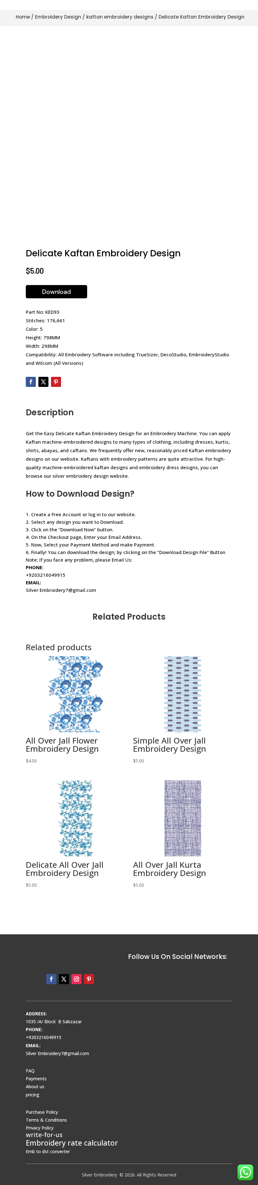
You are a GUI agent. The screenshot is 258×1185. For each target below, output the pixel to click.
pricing (32, 1095)
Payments (36, 1079)
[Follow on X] (43, 382)
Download (56, 292)
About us (35, 1086)
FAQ (30, 1071)
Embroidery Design (58, 17)
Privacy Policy (39, 1128)
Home (23, 17)
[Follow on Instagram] (76, 979)
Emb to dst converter (48, 1151)
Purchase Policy (42, 1112)
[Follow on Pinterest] (56, 382)
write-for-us (44, 1134)
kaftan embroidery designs (120, 17)
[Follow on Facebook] (31, 382)
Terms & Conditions (46, 1120)
